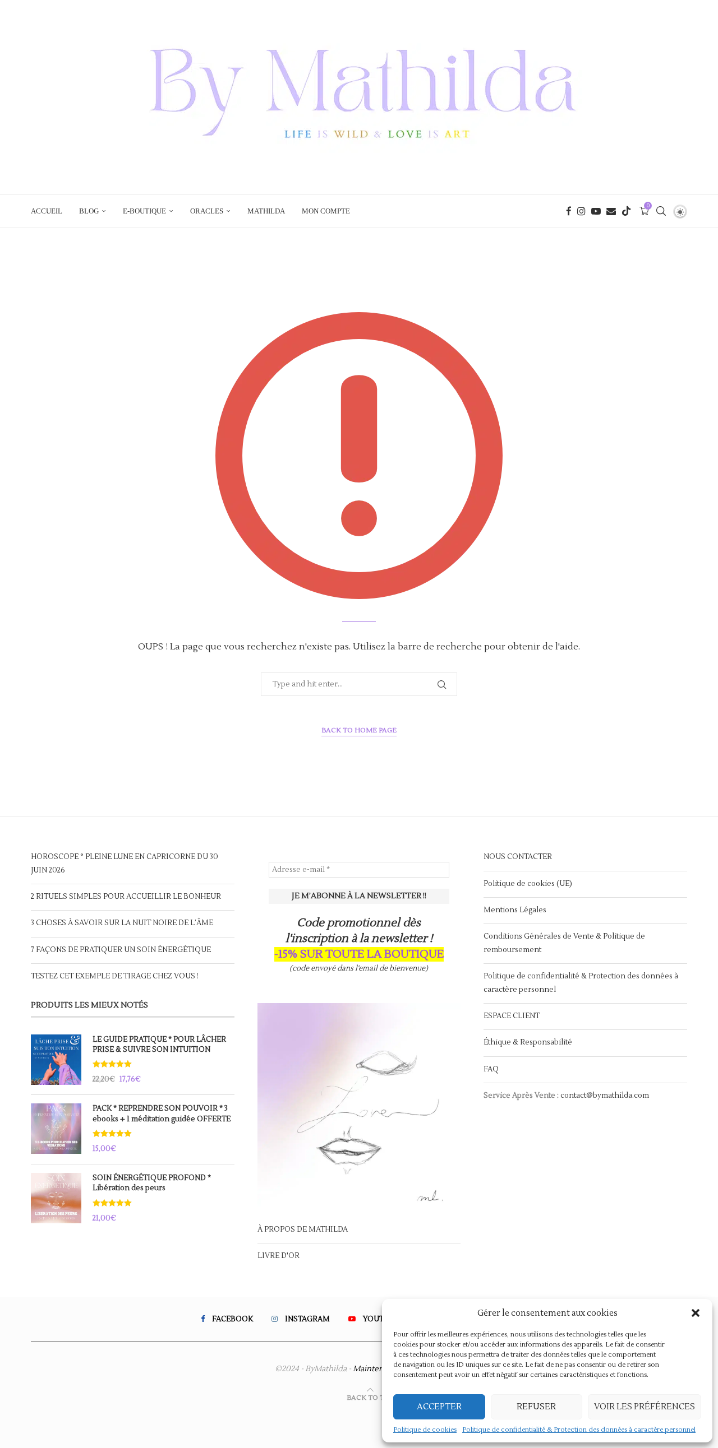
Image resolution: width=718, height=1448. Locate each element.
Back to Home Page (359, 730)
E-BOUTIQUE (144, 211)
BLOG (89, 211)
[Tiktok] (626, 211)
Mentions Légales (515, 910)
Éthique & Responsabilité (528, 1042)
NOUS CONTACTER (518, 856)
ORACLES (206, 211)
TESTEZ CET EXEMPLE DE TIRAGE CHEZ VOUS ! (115, 976)
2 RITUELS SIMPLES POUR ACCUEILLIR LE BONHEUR (126, 896)
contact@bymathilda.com (604, 1095)
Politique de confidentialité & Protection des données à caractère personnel (579, 1430)
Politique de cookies (425, 1430)
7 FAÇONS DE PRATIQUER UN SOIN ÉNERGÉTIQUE (121, 949)
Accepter (439, 1406)
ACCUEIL (46, 211)
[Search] (660, 211)
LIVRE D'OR (278, 1255)
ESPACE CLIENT (512, 1015)
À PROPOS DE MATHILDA (302, 1229)
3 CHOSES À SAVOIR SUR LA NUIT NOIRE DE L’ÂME (122, 922)
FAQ (491, 1069)
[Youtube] (596, 211)
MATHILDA (266, 211)
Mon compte (326, 211)
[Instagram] (581, 211)
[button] (695, 1313)
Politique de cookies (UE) (528, 883)
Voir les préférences (644, 1406)
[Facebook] (569, 211)
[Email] (611, 211)
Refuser (536, 1406)
